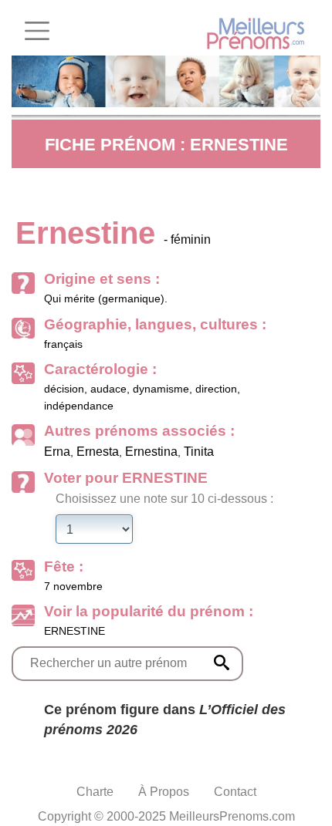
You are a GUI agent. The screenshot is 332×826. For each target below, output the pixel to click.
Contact (235, 791)
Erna (57, 451)
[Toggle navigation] (37, 30)
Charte (94, 791)
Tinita (199, 451)
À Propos (163, 791)
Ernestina (151, 451)
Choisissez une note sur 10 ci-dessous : (164, 498)
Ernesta (97, 451)
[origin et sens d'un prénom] (221, 662)
